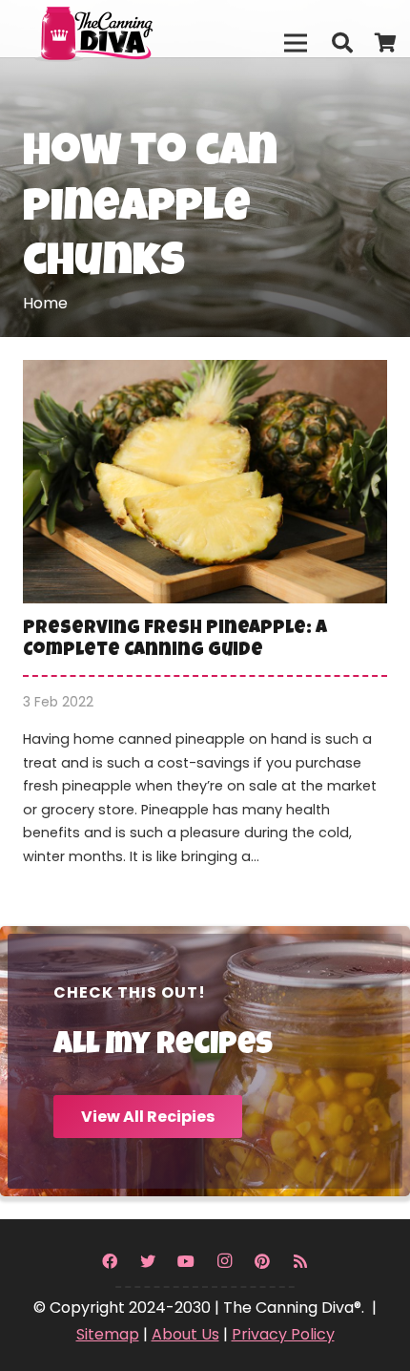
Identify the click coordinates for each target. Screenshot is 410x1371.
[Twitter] (148, 1261)
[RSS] (300, 1261)
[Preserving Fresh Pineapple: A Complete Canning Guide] (205, 625)
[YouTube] (186, 1261)
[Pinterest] (262, 1261)
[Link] (134, 28)
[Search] (341, 43)
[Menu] (295, 43)
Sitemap (107, 1334)
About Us (185, 1334)
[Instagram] (224, 1261)
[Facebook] (110, 1261)
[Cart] (386, 43)
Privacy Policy (283, 1334)
